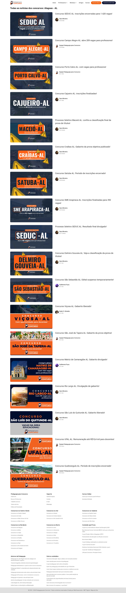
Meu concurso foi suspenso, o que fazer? (57, 585)
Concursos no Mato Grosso (18, 521)
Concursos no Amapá (52, 532)
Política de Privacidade (16, 507)
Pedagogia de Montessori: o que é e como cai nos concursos (26, 565)
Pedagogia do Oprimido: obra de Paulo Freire (22, 577)
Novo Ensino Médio (87, 539)
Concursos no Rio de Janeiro (89, 518)
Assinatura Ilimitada (87, 499)
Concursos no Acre (51, 527)
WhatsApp (49, 504)
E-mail (48, 501)
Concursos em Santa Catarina (54, 516)
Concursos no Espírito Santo (89, 513)
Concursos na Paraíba (16, 537)
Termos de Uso (15, 504)
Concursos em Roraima (52, 540)
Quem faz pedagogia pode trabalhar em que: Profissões (60, 566)
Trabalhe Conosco (15, 501)
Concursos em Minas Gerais (89, 516)
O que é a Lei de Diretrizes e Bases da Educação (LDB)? (96, 527)
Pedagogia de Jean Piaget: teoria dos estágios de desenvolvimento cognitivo (23, 559)
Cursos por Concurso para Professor (91, 496)
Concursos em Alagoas (16, 527)
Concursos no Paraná (52, 513)
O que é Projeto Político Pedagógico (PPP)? (92, 534)
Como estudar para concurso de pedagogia (57, 561)
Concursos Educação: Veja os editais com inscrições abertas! (62, 558)
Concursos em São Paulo (88, 521)
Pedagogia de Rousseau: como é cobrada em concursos (25, 575)
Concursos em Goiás (16, 516)
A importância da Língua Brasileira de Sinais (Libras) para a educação (61, 579)
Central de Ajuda (51, 496)
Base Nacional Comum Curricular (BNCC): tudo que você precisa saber (98, 530)
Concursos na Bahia (16, 530)
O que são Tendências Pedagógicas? (91, 549)
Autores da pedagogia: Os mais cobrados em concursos (25, 580)
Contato (48, 499)
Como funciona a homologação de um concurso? (59, 582)
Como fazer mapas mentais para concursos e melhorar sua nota (62, 569)
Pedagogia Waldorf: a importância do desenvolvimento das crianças (25, 569)
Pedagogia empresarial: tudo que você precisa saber (60, 571)
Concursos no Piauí (15, 543)
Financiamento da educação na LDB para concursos (95, 536)
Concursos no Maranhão (17, 535)
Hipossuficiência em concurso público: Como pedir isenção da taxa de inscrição (62, 575)
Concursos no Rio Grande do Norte (19, 545)
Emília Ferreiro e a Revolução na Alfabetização (22, 585)
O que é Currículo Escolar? (88, 544)
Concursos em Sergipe (16, 548)
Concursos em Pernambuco (18, 540)
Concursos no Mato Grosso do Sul (19, 518)
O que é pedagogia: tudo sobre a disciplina (57, 564)
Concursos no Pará (51, 535)
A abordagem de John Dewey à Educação (21, 582)
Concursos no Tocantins (53, 543)
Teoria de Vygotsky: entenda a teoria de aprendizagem (24, 563)
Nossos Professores (16, 499)
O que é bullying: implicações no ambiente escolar (94, 542)
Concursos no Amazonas (53, 530)
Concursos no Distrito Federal (18, 513)
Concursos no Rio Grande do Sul (55, 518)
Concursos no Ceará (16, 532)
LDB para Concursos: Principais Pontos (91, 552)
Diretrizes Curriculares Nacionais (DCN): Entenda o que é (96, 547)
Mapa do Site (94, 590)
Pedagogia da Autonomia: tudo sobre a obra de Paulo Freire (25, 572)
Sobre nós (13, 496)
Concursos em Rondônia (53, 537)
